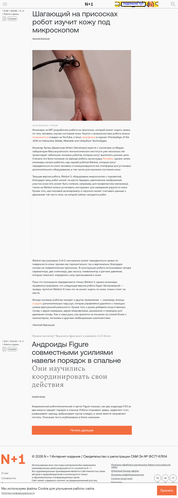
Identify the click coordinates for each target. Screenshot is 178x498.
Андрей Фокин (38, 397)
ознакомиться (40, 137)
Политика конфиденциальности (18, 493)
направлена (89, 137)
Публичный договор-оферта (125, 471)
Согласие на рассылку (122, 478)
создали (37, 303)
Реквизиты (116, 482)
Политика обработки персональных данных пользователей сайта (140, 466)
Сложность (8, 478)
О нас (5, 473)
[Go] (5, 4)
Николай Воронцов (41, 39)
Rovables (108, 158)
